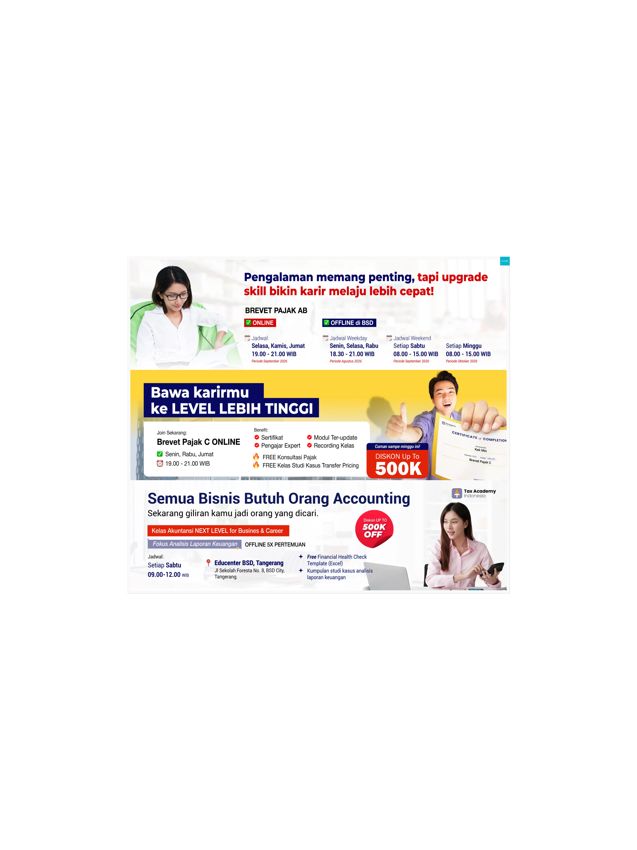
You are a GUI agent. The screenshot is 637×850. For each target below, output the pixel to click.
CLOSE (504, 261)
